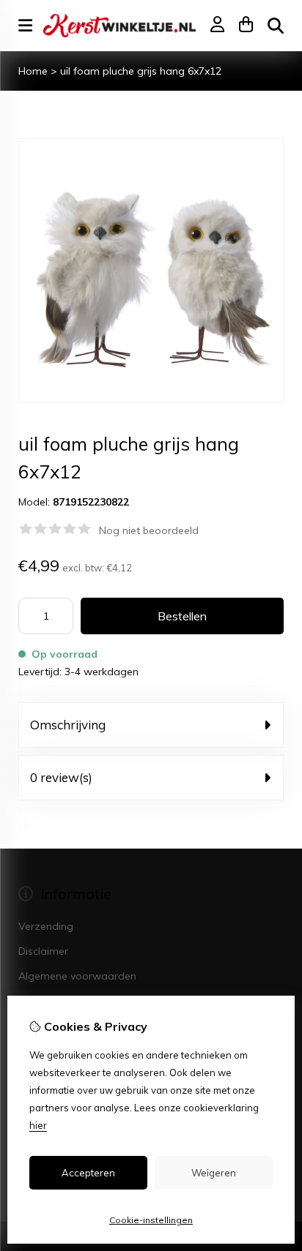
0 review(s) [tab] (61, 777)
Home (33, 71)
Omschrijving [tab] (68, 724)
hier (38, 1125)
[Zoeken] (276, 26)
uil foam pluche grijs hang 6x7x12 (140, 71)
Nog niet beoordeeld (149, 530)
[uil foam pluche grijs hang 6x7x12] (151, 399)
